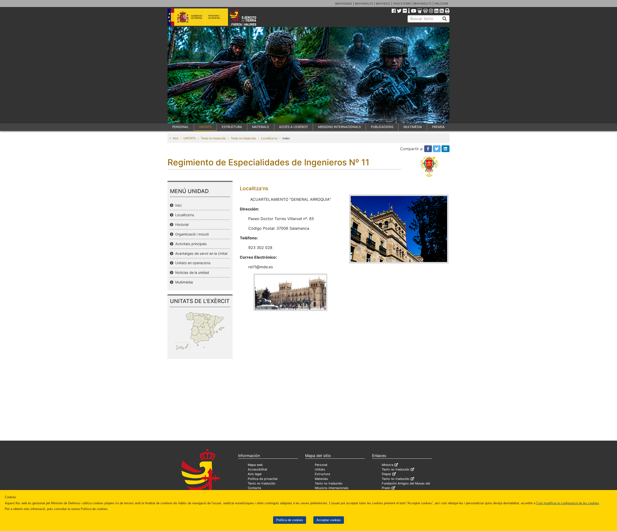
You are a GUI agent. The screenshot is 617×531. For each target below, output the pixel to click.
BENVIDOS (383, 3)
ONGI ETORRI (401, 3)
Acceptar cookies (328, 520)
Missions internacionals (332, 488)
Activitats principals (190, 244)
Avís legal (255, 474)
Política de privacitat (263, 479)
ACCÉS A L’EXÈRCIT (293, 127)
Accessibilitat (257, 469)
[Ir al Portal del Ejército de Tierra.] (248, 16)
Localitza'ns (269, 138)
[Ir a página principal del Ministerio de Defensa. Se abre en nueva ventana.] (198, 16)
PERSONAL (180, 127)
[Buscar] (444, 18)
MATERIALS (260, 127)
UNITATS (205, 127)
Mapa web (255, 465)
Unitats (320, 469)
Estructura (322, 474)
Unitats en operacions (192, 263)
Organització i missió (191, 234)
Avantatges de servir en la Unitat (200, 253)
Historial (180, 224)
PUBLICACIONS (382, 127)
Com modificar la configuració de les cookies (567, 503)
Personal (321, 465)
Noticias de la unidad (191, 272)
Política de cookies (289, 520)
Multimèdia (183, 282)
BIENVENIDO (343, 3)
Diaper (386, 474)
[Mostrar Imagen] (291, 291)
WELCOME (441, 3)
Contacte (254, 488)
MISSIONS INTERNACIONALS (339, 127)
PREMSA (438, 127)
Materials (321, 479)
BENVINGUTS (364, 3)
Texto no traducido (213, 138)
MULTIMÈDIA (412, 127)
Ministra (387, 465)
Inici (175, 138)
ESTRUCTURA (232, 127)
